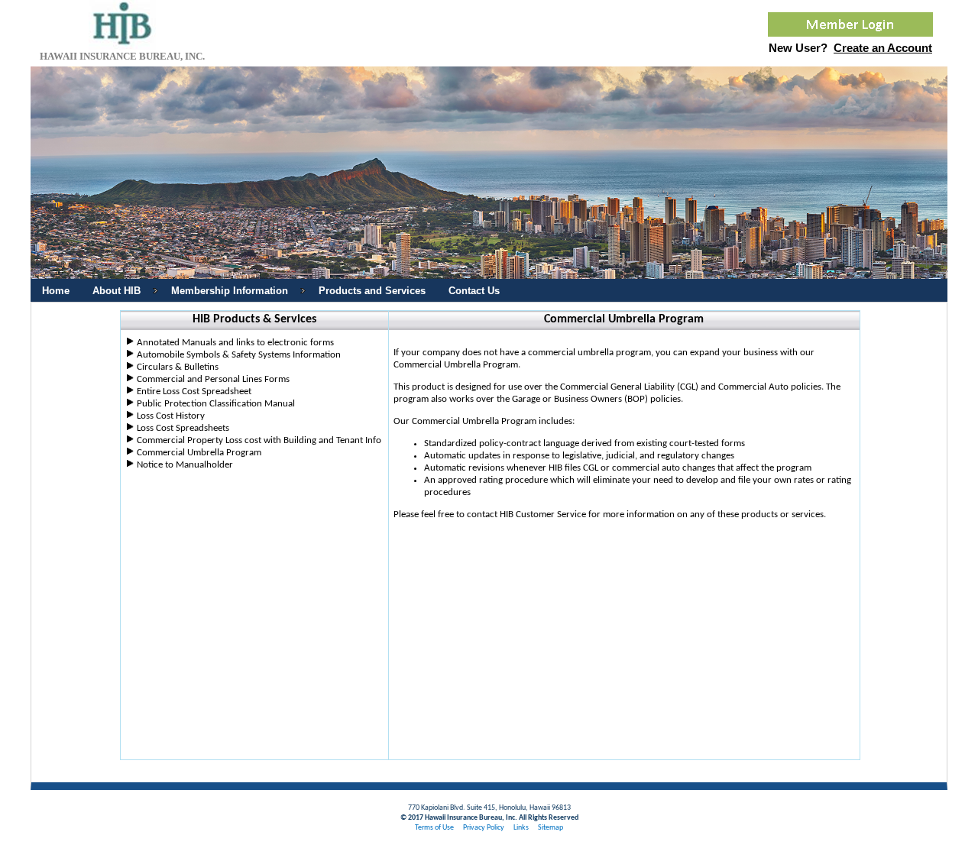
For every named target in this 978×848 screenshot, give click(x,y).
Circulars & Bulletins (178, 367)
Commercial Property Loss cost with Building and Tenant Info (259, 440)
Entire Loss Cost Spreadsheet (194, 391)
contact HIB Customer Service (526, 514)
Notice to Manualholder (185, 465)
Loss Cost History (171, 416)
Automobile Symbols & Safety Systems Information (239, 355)
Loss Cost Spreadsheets (183, 428)
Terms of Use (434, 828)
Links (521, 828)
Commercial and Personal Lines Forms (213, 379)
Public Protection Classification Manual (216, 404)
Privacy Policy (483, 828)
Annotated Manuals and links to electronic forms (235, 343)
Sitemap (550, 828)
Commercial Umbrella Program (199, 453)
